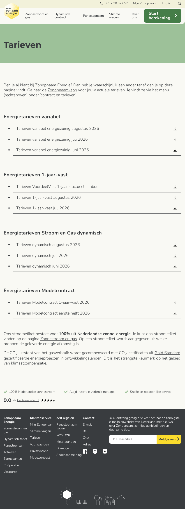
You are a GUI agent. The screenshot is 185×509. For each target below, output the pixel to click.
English (167, 3)
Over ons (135, 15)
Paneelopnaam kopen (66, 426)
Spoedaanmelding (69, 455)
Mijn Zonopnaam (145, 3)
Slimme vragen (114, 15)
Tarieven (36, 438)
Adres (87, 444)
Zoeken (179, 3)
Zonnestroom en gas (37, 15)
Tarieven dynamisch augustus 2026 (48, 244)
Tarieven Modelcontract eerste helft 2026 (53, 313)
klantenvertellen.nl (28, 400)
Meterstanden (66, 442)
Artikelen (10, 452)
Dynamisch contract (62, 15)
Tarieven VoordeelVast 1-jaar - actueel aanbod (57, 186)
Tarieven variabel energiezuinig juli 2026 (52, 139)
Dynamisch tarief (15, 439)
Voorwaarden (39, 444)
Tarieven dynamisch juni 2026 (43, 266)
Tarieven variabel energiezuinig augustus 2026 (57, 128)
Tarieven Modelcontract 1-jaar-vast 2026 (53, 302)
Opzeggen (63, 448)
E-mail (87, 424)
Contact (88, 418)
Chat (86, 438)
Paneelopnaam (93, 16)
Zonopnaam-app (62, 90)
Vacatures (10, 472)
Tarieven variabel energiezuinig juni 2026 (52, 150)
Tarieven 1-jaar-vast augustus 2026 (48, 197)
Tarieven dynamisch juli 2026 (42, 255)
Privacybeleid (39, 451)
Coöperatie (11, 465)
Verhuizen (63, 435)
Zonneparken (13, 459)
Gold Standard (167, 352)
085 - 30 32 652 (115, 3)
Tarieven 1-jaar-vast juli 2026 (42, 208)
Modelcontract (40, 457)
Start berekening (159, 16)
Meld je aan (167, 439)
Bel (85, 431)
